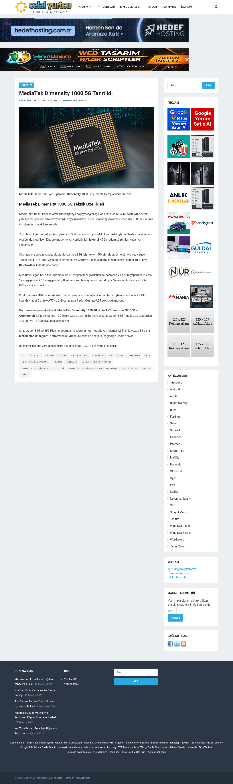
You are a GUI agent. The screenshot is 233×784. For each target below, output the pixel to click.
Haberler (26, 85)
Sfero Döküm (100, 752)
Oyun (173, 478)
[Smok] (202, 184)
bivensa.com (75, 742)
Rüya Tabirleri (206, 747)
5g (23, 355)
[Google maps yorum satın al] (179, 129)
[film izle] (179, 157)
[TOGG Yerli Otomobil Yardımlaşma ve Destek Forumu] (178, 233)
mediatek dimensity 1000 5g (97, 362)
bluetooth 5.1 (80, 355)
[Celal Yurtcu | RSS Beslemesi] (183, 645)
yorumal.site (61, 742)
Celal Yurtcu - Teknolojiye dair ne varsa (42, 778)
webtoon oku (84, 752)
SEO (172, 505)
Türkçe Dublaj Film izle (152, 747)
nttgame (88, 742)
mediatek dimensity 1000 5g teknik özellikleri (93, 368)
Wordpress (177, 539)
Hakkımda (169, 6)
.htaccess (176, 382)
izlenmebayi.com (178, 573)
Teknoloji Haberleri (179, 742)
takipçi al (89, 747)
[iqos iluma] (202, 157)
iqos (193, 742)
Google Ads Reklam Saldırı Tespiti (38, 747)
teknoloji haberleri (156, 752)
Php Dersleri (106, 6)
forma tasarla (33, 742)
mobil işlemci (131, 368)
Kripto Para (177, 451)
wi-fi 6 (25, 374)
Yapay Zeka (177, 546)
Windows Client (180, 526)
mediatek (72, 362)
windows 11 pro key (105, 747)
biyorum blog (17, 742)
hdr (148, 355)
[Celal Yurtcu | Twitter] (177, 645)
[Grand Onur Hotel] (178, 282)
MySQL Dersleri (130, 6)
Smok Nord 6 (128, 752)
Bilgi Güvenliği (179, 403)
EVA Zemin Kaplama (128, 747)
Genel (173, 423)
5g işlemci (36, 355)
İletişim (186, 6)
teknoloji (62, 747)
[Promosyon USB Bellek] (178, 258)
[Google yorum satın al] (202, 129)
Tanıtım (174, 519)
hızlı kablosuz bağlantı (35, 362)
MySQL (174, 457)
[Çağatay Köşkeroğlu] (201, 282)
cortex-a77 (117, 355)
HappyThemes (82, 778)
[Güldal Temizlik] (201, 258)
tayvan (147, 368)
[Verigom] (201, 233)
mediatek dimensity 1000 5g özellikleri (43, 368)
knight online (132, 742)
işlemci (58, 362)
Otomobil (176, 471)
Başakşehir (47, 742)
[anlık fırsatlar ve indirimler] (179, 208)
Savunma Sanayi (180, 498)
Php (172, 485)
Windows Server (180, 532)
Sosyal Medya (179, 512)
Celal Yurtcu (27, 100)
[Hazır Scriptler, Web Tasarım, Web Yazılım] (94, 70)
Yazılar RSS (71, 679)
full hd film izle (176, 577)
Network (175, 464)
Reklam (152, 6)
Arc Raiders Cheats (175, 747)
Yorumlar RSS (72, 684)
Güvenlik (175, 430)
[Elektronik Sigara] (179, 184)
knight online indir (103, 742)
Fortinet (175, 416)
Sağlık (174, 491)
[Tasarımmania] (178, 307)
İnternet (175, 444)
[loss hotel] (201, 307)
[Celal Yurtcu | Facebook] (170, 645)
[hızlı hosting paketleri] (94, 41)
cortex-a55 (100, 355)
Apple (173, 396)
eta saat (71, 752)
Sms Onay (114, 752)
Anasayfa (85, 6)
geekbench (134, 355)
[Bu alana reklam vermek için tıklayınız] (178, 331)
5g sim (50, 355)
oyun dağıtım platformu (182, 569)
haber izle (192, 747)
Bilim (173, 410)
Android (175, 389)
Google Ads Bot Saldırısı (210, 742)
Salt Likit (140, 752)
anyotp (154, 742)
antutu (63, 355)
